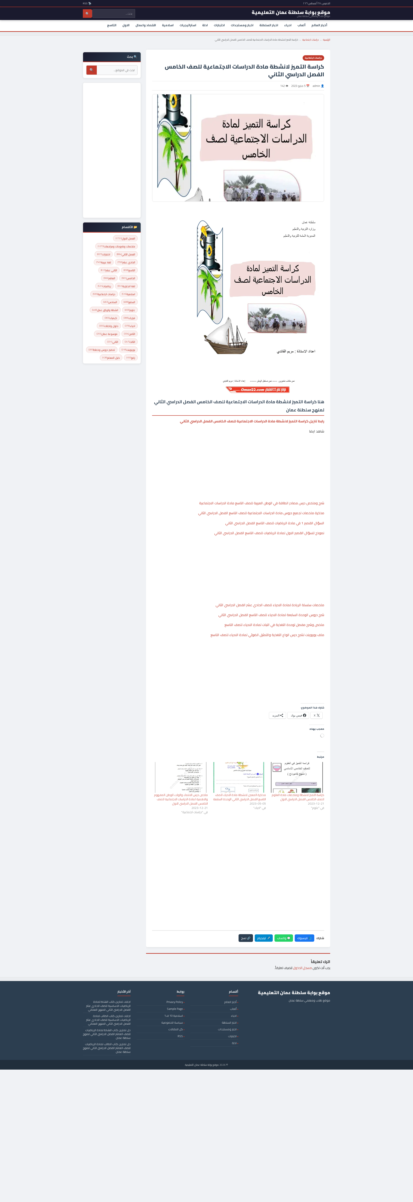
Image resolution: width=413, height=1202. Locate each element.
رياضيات (104, 286)
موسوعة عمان (107, 333)
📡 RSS (87, 3)
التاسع (111, 25)
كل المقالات (175, 1029)
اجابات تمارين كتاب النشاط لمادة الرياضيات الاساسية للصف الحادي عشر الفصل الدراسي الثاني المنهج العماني (108, 1005)
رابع (130, 357)
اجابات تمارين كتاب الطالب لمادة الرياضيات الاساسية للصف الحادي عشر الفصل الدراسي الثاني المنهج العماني (108, 1019)
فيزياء (129, 318)
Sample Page (175, 1008)
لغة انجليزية (126, 286)
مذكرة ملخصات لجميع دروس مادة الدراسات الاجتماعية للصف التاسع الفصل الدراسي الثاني (261, 513)
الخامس (128, 278)
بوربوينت (128, 349)
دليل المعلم (111, 357)
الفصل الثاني (126, 254)
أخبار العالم (319, 25)
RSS (180, 1036)
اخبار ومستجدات (242, 25)
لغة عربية (103, 262)
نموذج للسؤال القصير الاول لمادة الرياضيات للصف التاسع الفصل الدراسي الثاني (269, 533)
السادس (110, 302)
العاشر (109, 278)
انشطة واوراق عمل (105, 310)
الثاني (112, 341)
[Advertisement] (238, 454)
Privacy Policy (174, 1001)
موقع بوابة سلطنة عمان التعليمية (202, 1064)
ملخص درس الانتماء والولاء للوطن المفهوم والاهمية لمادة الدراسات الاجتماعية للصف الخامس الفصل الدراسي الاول (181, 799)
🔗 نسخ (245, 938)
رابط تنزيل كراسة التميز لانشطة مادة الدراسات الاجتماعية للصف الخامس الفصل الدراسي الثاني (252, 421)
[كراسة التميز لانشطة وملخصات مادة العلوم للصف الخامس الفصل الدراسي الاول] (297, 777)
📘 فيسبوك (304, 938)
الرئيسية (326, 39)
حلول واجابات (108, 325)
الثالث (130, 341)
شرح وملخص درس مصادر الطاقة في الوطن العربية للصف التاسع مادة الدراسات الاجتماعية (261, 503)
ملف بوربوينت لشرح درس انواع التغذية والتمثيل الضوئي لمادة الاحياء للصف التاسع (267, 635)
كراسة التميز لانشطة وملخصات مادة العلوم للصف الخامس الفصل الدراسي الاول (298, 797)
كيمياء (111, 318)
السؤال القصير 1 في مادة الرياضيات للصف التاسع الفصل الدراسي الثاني (274, 523)
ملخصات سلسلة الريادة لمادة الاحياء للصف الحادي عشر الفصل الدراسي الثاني (270, 605)
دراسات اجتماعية (310, 39)
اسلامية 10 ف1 (173, 1015)
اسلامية (168, 25)
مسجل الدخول (302, 968)
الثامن (129, 333)
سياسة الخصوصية (172, 1022)
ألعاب (301, 25)
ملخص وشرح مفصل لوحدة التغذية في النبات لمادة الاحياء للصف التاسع (274, 624)
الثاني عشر (109, 270)
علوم (130, 310)
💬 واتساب (283, 938)
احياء (287, 25)
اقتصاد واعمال (146, 25)
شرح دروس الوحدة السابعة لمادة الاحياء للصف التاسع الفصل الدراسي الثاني (271, 615)
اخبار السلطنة (268, 25)
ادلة (205, 25)
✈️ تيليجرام (263, 938)
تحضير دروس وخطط (102, 349)
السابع (129, 302)
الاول (125, 25)
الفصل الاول (125, 238)
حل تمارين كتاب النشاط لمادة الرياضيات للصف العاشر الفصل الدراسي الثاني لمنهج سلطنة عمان (107, 1033)
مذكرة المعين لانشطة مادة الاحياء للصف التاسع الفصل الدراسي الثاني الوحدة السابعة (239, 797)
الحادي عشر (126, 262)
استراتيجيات (188, 25)
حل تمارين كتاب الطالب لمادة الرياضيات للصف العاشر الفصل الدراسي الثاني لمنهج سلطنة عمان (107, 1047)
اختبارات (219, 25)
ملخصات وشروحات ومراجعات (116, 246)
